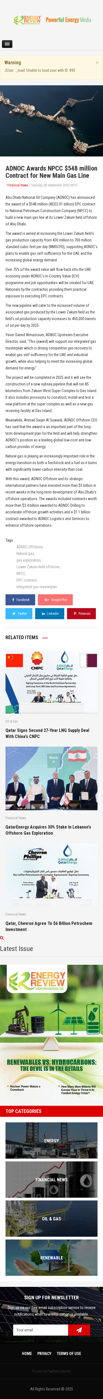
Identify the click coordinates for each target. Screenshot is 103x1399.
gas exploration (28, 560)
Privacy (44, 1353)
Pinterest (84, 614)
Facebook (23, 600)
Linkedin (52, 614)
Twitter (22, 614)
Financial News (17, 185)
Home (27, 1353)
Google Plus (58, 600)
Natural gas (25, 553)
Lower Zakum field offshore (38, 567)
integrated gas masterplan (36, 587)
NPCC (20, 573)
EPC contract (26, 580)
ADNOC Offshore (29, 547)
